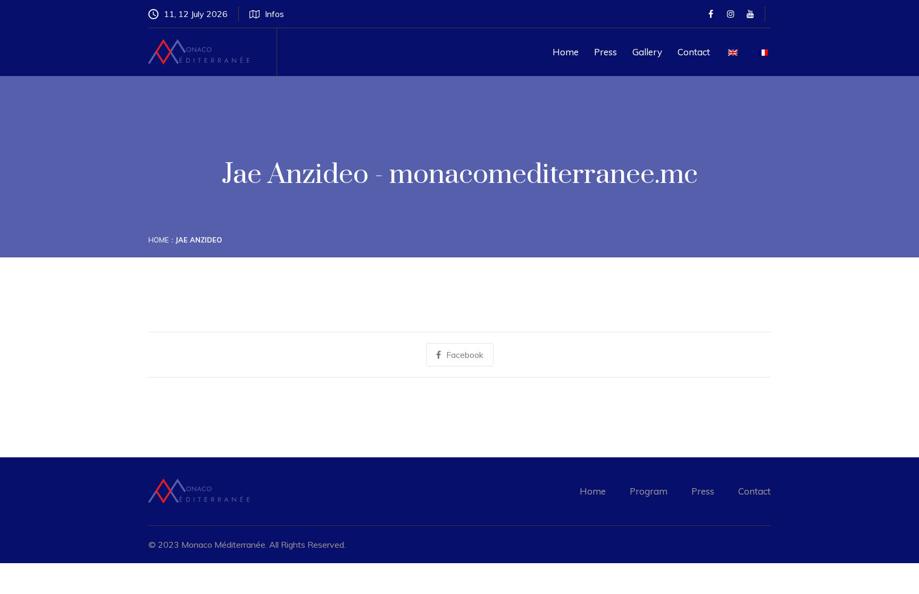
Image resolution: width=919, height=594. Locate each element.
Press (605, 51)
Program (648, 491)
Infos (274, 14)
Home (566, 51)
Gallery (647, 51)
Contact (694, 51)
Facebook (464, 354)
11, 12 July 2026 (196, 14)
